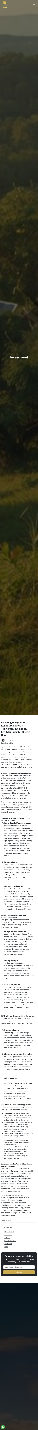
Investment (8, 1235)
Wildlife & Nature (10, 1241)
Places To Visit (9, 1232)
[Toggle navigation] (34, 4)
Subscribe (19, 1272)
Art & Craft (8, 1244)
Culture (7, 1238)
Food (6, 1247)
